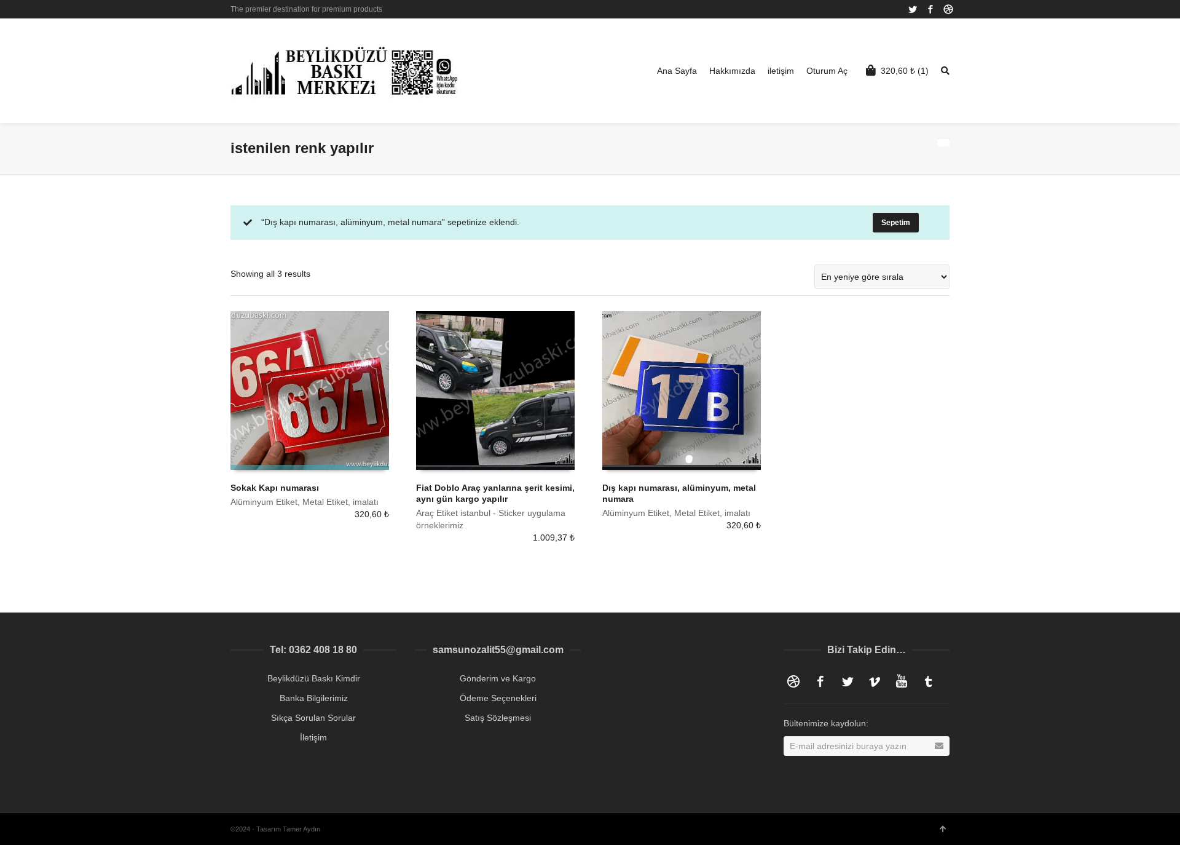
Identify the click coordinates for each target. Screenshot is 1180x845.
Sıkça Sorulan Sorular (313, 718)
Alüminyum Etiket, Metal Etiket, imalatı (304, 502)
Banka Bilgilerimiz (314, 698)
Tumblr (928, 681)
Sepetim (895, 222)
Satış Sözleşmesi (498, 718)
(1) (905, 71)
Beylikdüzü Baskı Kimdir (313, 678)
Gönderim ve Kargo (498, 678)
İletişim (313, 737)
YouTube (901, 681)
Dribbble (948, 9)
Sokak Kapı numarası (274, 488)
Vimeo (874, 681)
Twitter (912, 9)
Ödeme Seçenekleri (498, 698)
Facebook (930, 9)
